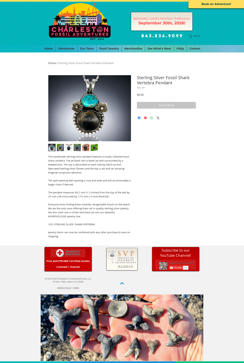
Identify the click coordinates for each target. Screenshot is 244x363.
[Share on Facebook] (139, 118)
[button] (195, 36)
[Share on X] (158, 118)
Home (52, 63)
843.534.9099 (162, 36)
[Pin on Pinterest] (145, 118)
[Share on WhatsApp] (152, 118)
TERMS (76, 287)
